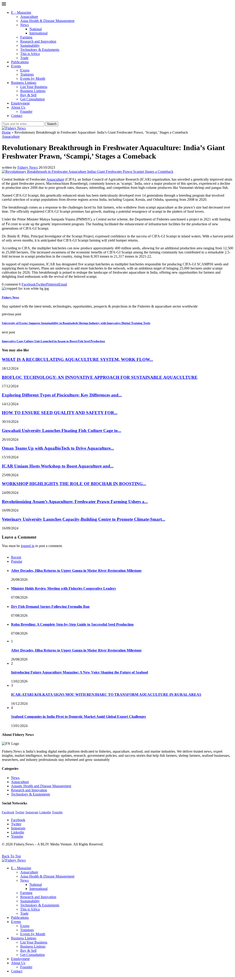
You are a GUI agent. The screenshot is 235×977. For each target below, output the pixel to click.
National (35, 29)
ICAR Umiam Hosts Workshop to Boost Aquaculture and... (58, 466)
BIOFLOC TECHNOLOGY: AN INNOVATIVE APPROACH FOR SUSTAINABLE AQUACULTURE (100, 377)
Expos (24, 70)
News (24, 25)
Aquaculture (29, 17)
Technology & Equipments (39, 50)
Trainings (27, 74)
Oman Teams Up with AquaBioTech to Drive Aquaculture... (58, 448)
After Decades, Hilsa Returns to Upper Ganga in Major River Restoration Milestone (76, 570)
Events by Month (32, 78)
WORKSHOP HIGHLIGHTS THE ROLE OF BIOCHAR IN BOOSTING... (74, 483)
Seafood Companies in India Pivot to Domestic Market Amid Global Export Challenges (78, 716)
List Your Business (33, 87)
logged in (27, 546)
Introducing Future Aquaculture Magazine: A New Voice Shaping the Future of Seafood (79, 672)
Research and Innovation (38, 41)
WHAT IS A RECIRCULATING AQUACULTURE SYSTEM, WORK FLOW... (77, 359)
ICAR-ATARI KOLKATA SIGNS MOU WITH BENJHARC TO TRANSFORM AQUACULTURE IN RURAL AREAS (106, 694)
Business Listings (23, 83)
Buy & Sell (28, 95)
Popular (16, 561)
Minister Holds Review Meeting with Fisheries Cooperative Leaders (63, 588)
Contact (16, 116)
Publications (20, 62)
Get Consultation (32, 99)
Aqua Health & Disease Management (47, 21)
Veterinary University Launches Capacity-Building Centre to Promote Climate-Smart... (83, 519)
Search (51, 124)
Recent (16, 557)
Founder (26, 111)
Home (6, 132)
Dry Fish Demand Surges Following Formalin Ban (50, 606)
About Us (18, 107)
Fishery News (27, 167)
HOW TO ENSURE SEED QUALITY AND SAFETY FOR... (60, 412)
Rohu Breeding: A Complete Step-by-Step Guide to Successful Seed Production (72, 624)
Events (16, 66)
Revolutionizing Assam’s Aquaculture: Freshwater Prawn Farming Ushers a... (75, 501)
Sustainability (30, 45)
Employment (20, 103)
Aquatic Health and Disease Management (41, 786)
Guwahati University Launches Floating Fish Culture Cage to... (61, 430)
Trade (24, 58)
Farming (26, 37)
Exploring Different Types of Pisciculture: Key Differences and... (62, 395)
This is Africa (30, 54)
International (38, 33)
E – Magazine (21, 12)
